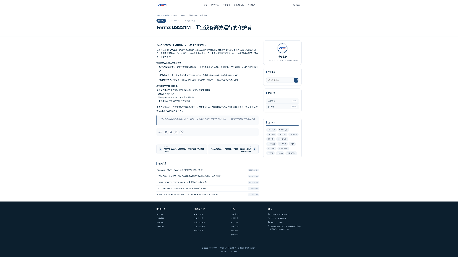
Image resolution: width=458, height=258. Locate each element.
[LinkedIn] (166, 132)
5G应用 (270, 153)
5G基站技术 (283, 148)
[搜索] (297, 80)
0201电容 (282, 134)
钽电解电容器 (199, 222)
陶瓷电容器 (198, 230)
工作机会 (160, 226)
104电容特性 (282, 139)
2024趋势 (282, 144)
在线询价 (235, 230)
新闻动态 (160, 222)
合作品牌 (160, 218)
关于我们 (251, 5)
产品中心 (215, 5)
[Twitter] (171, 132)
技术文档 (235, 214)
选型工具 (235, 218)
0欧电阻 (271, 139)
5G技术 (280, 153)
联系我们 (235, 234)
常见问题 (235, 222)
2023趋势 (271, 144)
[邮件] (176, 132)
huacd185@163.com (280, 214)
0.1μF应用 (271, 130)
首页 (205, 5)
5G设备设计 (291, 153)
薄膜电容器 (198, 214)
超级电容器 (198, 218)
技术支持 (226, 5)
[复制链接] (181, 132)
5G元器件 (271, 148)
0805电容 (293, 134)
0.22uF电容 (283, 130)
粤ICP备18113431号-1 (229, 251)
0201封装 (271, 134)
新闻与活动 (239, 5)
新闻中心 (166, 15)
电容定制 (235, 226)
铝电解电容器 (199, 226)
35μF (292, 144)
